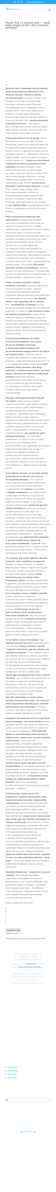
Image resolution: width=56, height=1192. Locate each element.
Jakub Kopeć (31, 963)
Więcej (28, 990)
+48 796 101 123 (28, 1131)
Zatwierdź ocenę (13, 930)
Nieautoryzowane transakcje (29, 967)
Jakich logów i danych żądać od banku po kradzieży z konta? (28, 956)
